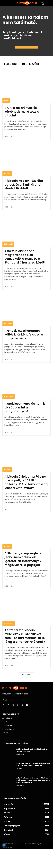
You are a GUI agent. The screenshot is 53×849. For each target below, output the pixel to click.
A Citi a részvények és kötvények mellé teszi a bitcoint (21, 111)
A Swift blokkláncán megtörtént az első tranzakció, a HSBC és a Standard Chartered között (24, 257)
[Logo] (26, 3)
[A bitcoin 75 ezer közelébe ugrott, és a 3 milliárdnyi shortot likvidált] (26, 159)
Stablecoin (8, 397)
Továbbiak (25, 675)
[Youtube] (27, 705)
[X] (22, 705)
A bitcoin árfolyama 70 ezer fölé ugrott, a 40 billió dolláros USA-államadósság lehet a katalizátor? (26, 482)
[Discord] (3, 705)
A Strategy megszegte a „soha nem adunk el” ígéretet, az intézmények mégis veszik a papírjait (22, 559)
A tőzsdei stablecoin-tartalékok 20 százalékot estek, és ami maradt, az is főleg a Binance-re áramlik (24, 636)
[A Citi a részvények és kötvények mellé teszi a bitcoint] (26, 86)
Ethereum (8, 324)
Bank (6, 101)
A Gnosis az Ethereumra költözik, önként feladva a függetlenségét (23, 334)
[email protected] (18, 700)
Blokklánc (8, 244)
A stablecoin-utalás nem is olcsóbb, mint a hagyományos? (24, 407)
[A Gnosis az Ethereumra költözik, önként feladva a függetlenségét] (26, 309)
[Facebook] (8, 705)
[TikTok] (17, 705)
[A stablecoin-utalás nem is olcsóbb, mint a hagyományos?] (26, 382)
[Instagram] (13, 705)
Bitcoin (7, 174)
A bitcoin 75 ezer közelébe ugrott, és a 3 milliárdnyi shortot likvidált (23, 184)
